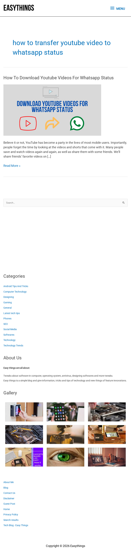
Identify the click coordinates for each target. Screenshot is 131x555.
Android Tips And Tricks (15, 286)
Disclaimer (8, 498)
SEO (5, 324)
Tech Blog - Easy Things (15, 525)
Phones (7, 318)
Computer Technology (15, 291)
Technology (9, 340)
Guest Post (9, 503)
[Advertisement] (29, 239)
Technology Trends (13, 345)
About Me (8, 482)
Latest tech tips (11, 313)
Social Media (10, 329)
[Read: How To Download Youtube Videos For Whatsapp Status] (52, 110)
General (7, 307)
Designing (8, 297)
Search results (10, 520)
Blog (5, 487)
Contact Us (9, 493)
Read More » (11, 166)
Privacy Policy (10, 514)
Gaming (7, 302)
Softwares (8, 334)
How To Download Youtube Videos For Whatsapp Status (58, 77)
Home (6, 509)
